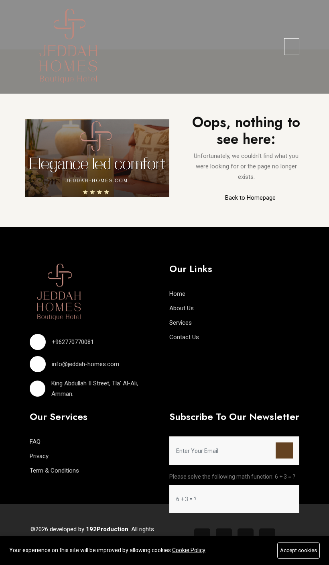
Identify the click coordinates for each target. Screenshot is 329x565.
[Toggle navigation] (291, 46)
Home (177, 293)
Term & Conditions (54, 470)
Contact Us (184, 337)
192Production (107, 529)
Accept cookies (298, 550)
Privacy (39, 456)
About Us (181, 308)
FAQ (35, 441)
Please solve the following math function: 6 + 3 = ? (232, 476)
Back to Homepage (249, 197)
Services (180, 322)
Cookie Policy (188, 550)
